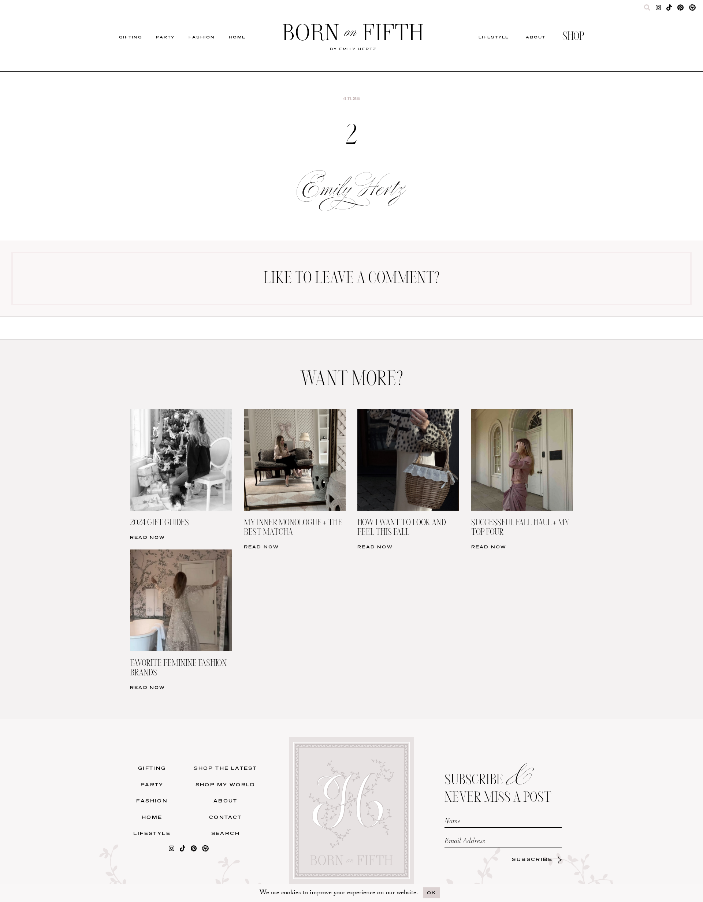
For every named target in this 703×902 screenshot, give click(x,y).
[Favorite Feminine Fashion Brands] (181, 554)
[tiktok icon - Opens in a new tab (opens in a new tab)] (669, 9)
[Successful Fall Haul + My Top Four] (522, 413)
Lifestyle (494, 37)
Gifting (130, 37)
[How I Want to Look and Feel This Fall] (408, 413)
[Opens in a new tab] (171, 850)
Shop (573, 37)
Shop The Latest (225, 768)
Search (225, 833)
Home (237, 37)
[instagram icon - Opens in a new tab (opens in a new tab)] (658, 9)
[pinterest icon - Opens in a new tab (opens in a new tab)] (680, 9)
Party (165, 37)
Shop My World (226, 784)
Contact (225, 817)
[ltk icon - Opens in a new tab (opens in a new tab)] (692, 9)
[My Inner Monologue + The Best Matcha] (295, 413)
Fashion (202, 37)
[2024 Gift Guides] (181, 413)
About (536, 37)
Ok (431, 892)
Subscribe (532, 859)
